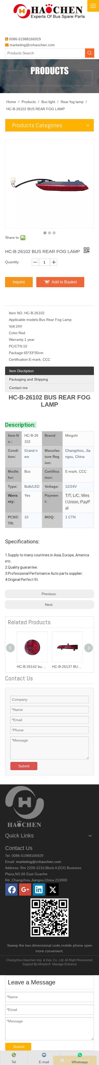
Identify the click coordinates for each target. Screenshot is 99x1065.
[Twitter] (52, 889)
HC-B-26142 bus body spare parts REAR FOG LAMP (32, 667)
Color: (14, 333)
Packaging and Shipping (28, 379)
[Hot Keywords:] (89, 53)
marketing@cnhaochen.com (32, 45)
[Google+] (25, 889)
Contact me (18, 388)
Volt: (12, 326)
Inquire (19, 282)
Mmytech (44, 964)
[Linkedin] (39, 889)
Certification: (19, 359)
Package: (16, 353)
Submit (23, 766)
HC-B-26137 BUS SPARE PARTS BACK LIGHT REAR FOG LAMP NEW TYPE (67, 667)
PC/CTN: (16, 346)
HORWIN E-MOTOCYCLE (23, 972)
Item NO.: (16, 313)
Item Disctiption (21, 371)
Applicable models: (24, 320)
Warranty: (16, 339)
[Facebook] (11, 889)
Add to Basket (64, 282)
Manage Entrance (64, 964)
